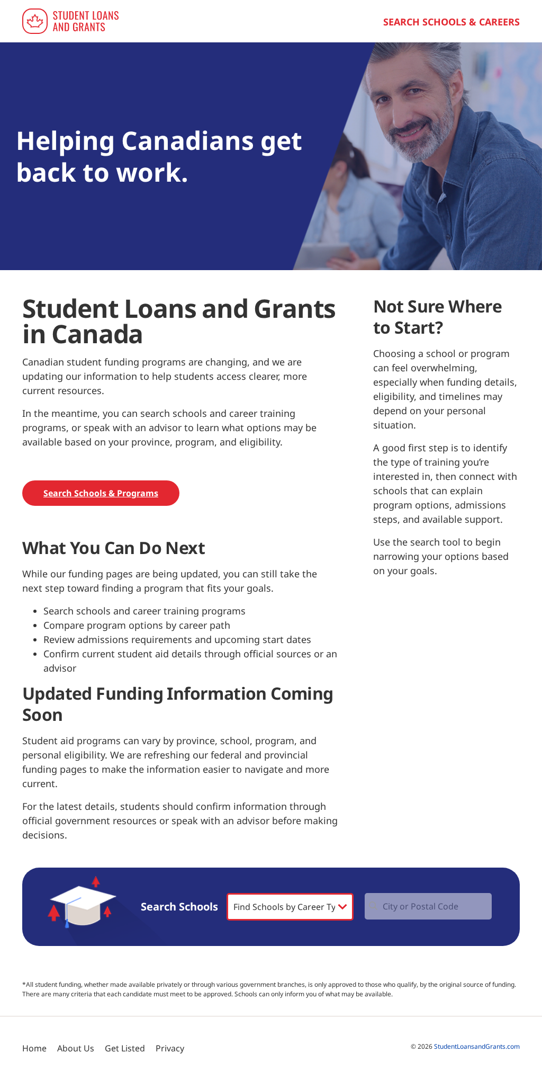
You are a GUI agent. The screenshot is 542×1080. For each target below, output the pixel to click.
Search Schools (179, 907)
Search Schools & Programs (100, 493)
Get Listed (125, 1048)
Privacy (170, 1048)
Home (34, 1048)
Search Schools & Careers (451, 21)
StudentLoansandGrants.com (477, 1046)
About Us (75, 1048)
